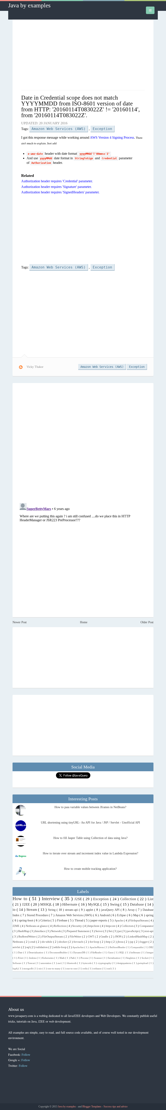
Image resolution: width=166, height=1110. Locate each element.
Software (17, 963)
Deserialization (36, 952)
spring (149, 915)
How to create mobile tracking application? (90, 868)
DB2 (151, 947)
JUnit (21, 958)
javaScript (133, 931)
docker (63, 941)
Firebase (62, 920)
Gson (111, 952)
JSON (118, 936)
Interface (40, 931)
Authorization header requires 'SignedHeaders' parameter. (60, 192)
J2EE (26, 904)
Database (137, 904)
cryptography (105, 963)
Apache (119, 920)
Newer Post (20, 622)
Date (20, 952)
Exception (102, 129)
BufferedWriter (27, 936)
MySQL (94, 904)
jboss (120, 941)
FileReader (97, 952)
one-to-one (72, 968)
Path (72, 958)
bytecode (87, 963)
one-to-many (54, 968)
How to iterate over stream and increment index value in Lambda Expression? (90, 853)
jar (120, 931)
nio (41, 968)
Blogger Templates (92, 1106)
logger (144, 941)
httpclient (94, 925)
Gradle (105, 936)
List (150, 899)
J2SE (78, 899)
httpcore (111, 925)
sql (28, 947)
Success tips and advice (116, 1106)
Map (136, 915)
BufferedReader (118, 947)
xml (109, 968)
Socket (145, 958)
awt (59, 963)
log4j (15, 968)
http (109, 941)
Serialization (114, 958)
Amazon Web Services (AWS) (59, 129)
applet (90, 909)
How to (21, 898)
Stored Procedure (38, 915)
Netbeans (18, 941)
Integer (149, 952)
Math (62, 958)
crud (33, 941)
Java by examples (29, 5)
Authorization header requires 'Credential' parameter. (57, 181)
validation (42, 947)
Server (99, 931)
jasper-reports (99, 920)
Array (132, 909)
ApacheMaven (97, 947)
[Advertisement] (83, 55)
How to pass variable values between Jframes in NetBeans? (90, 807)
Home (83, 622)
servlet (17, 947)
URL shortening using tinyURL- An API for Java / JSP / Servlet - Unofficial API (90, 822)
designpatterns (124, 963)
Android (105, 915)
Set (111, 931)
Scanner (98, 958)
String (52, 909)
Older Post (146, 622)
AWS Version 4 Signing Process (112, 137)
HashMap (24, 931)
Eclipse (122, 915)
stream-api (72, 909)
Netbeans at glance (37, 925)
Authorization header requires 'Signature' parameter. (56, 187)
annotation (46, 963)
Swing (115, 904)
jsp (132, 941)
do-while (47, 941)
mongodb (28, 968)
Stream (32, 910)
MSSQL (46, 904)
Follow (26, 1054)
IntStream (135, 952)
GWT (91, 936)
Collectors (127, 925)
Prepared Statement (78, 931)
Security (77, 925)
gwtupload (143, 963)
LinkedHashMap (138, 936)
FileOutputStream (53, 936)
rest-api (149, 931)
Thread (79, 920)
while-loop (60, 947)
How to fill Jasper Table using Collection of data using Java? (90, 838)
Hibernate (70, 904)
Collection (128, 899)
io (15, 910)
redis (85, 968)
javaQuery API (111, 909)
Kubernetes (48, 958)
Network (56, 931)
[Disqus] (83, 442)
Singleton (131, 958)
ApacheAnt (78, 947)
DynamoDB (79, 952)
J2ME (16, 925)
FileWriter (76, 936)
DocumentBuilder (58, 952)
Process (85, 958)
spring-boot (26, 920)
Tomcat (31, 963)
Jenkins (33, 958)
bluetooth (72, 963)
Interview (52, 898)
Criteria (45, 920)
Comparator (146, 925)
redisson (97, 968)
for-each (78, 941)
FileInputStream (139, 920)
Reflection (60, 925)
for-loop (95, 941)
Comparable (137, 947)
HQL (122, 952)
